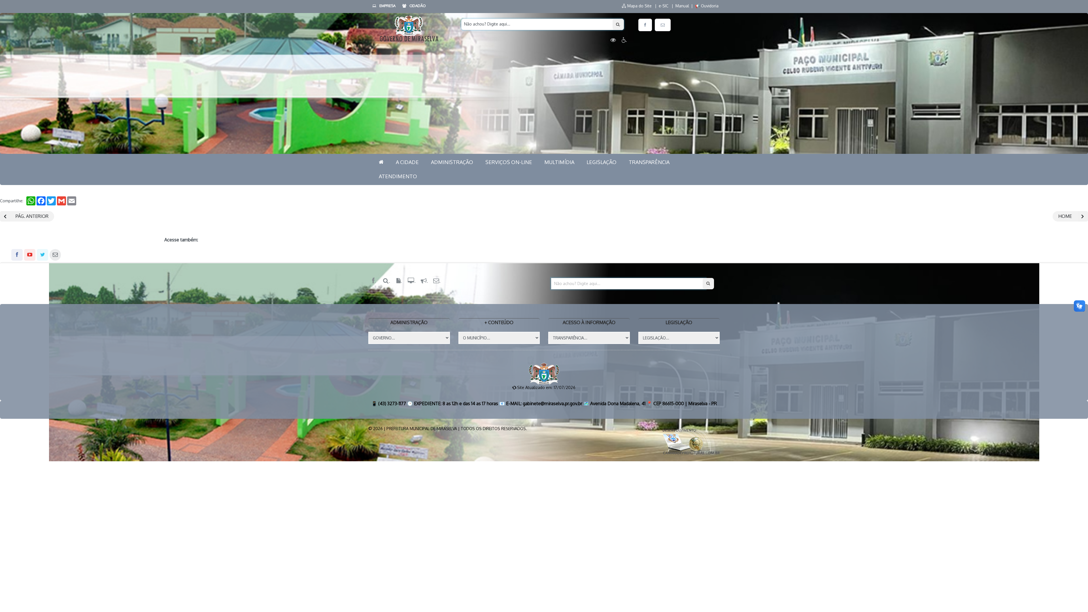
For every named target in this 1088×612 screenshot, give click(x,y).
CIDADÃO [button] (417, 5)
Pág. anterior (32, 216)
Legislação (601, 162)
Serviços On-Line (508, 162)
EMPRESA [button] (387, 5)
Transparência (649, 162)
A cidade (407, 162)
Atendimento (398, 176)
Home (1065, 216)
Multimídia (559, 162)
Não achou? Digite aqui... (487, 24)
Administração (452, 162)
